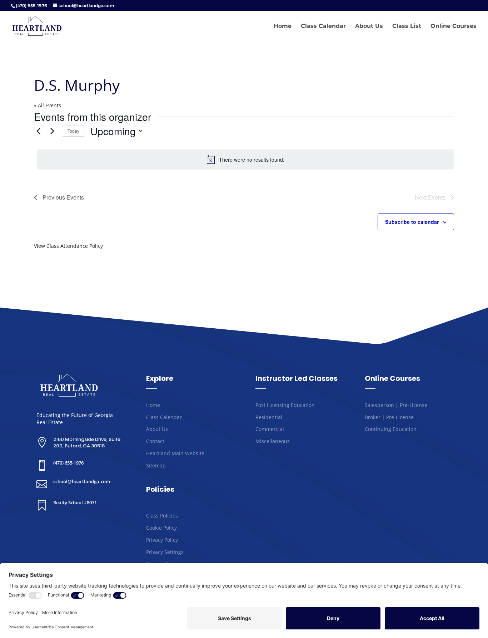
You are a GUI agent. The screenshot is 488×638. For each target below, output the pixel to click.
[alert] (245, 159)
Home (283, 26)
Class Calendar (323, 26)
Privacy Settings (165, 552)
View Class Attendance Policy (68, 245)
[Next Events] (52, 131)
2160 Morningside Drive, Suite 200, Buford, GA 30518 (86, 442)
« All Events (47, 105)
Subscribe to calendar (412, 221)
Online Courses (453, 26)
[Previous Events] (38, 131)
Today (73, 131)
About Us (369, 26)
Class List (406, 26)
